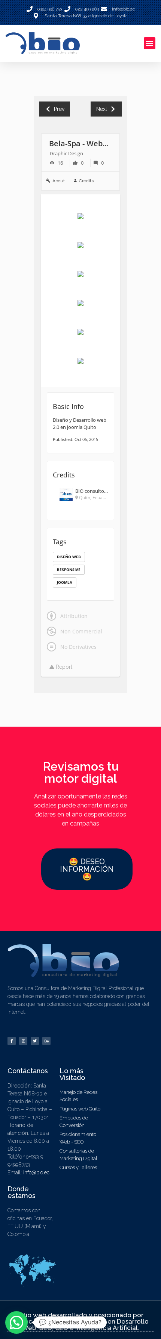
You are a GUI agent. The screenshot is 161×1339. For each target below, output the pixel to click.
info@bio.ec (36, 1172)
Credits (86, 180)
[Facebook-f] (11, 1041)
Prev (59, 109)
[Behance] (46, 1041)
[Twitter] (35, 1041)
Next (101, 109)
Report (63, 667)
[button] (150, 43)
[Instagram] (23, 1041)
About (58, 180)
